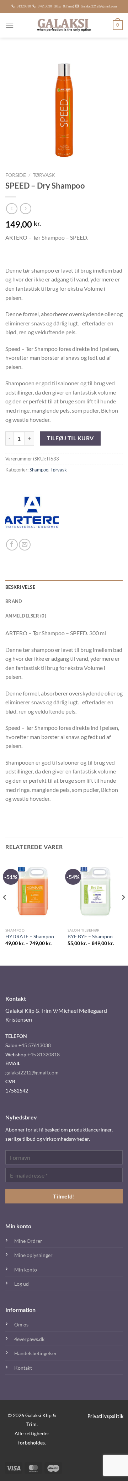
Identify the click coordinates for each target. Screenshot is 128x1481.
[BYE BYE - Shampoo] (95, 891)
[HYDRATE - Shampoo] (32, 891)
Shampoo (39, 470)
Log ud (21, 1284)
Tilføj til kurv (70, 438)
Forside (15, 175)
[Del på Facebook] (12, 545)
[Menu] (9, 25)
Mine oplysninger (33, 1255)
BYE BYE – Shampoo (90, 936)
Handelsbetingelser (35, 1353)
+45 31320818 (43, 1054)
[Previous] (5, 911)
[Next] (123, 911)
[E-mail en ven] (25, 545)
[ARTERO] (32, 512)
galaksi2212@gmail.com (32, 1072)
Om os (21, 1324)
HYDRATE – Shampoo (29, 936)
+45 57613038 (34, 1045)
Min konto (25, 1270)
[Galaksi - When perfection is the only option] (64, 25)
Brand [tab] (13, 601)
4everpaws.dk (29, 1339)
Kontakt (23, 1368)
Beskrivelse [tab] (20, 587)
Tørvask (44, 175)
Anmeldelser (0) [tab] (25, 616)
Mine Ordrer (28, 1241)
